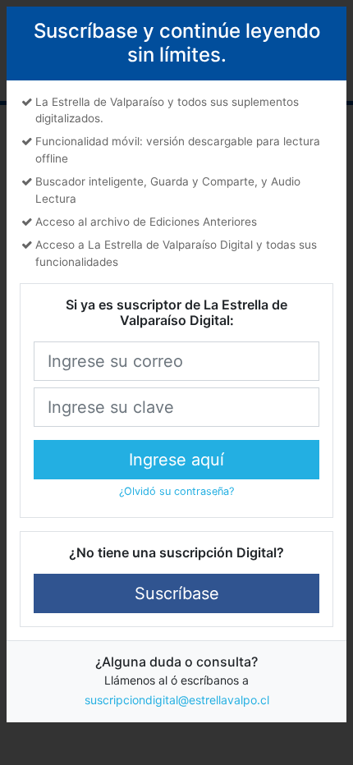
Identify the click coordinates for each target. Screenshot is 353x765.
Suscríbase (177, 593)
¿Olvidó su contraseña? (176, 491)
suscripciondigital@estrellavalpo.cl (177, 700)
